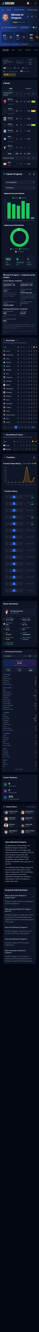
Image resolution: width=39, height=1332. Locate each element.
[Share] (29, 174)
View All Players (31, 807)
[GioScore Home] (8, 3)
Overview (5, 50)
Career (20, 50)
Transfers (28, 50)
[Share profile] (31, 16)
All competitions (16, 44)
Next (33, 427)
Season (28, 88)
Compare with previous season (30, 62)
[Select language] (29, 3)
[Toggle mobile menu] (35, 3)
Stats (13, 50)
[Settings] (34, 174)
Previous (10, 427)
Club (10, 88)
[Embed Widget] (35, 16)
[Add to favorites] (27, 16)
